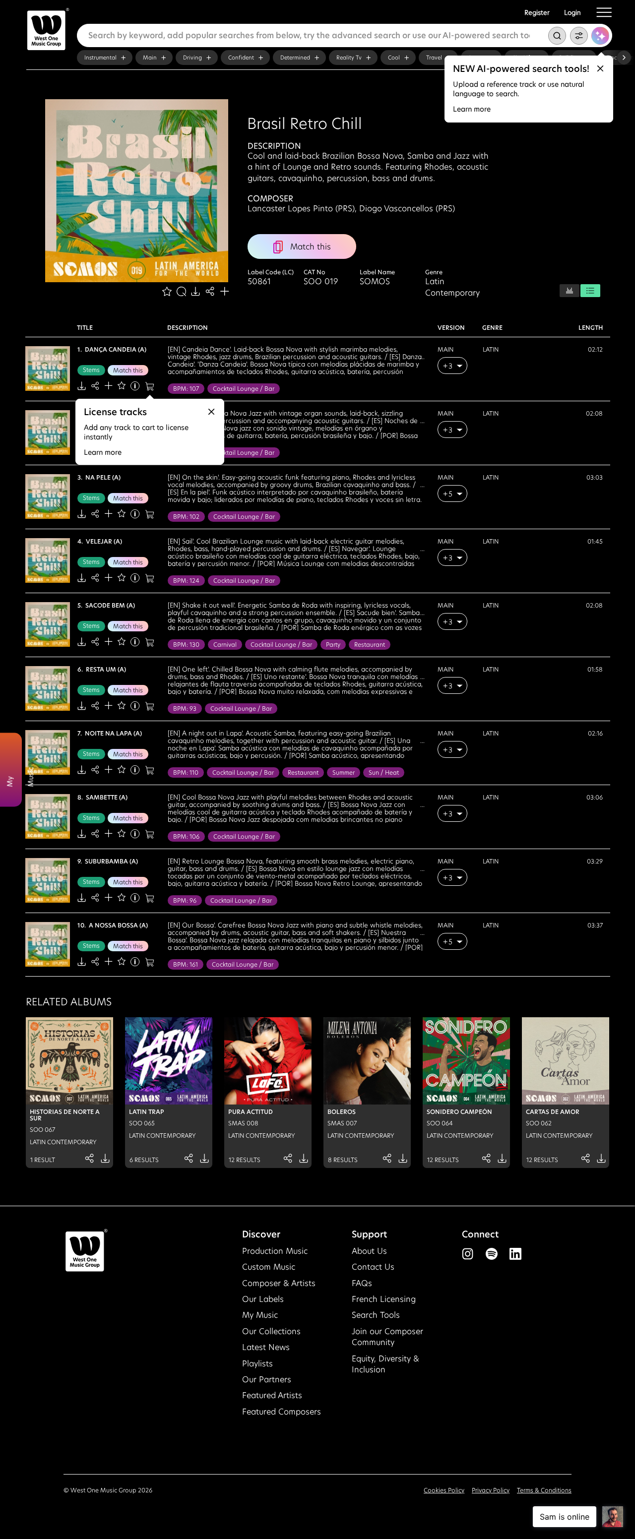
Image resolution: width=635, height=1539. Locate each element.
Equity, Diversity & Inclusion (385, 1364)
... (422, 354)
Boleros (341, 1111)
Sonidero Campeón (459, 1111)
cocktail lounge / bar (243, 388)
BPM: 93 (184, 708)
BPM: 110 (185, 772)
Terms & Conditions (544, 1490)
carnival (225, 644)
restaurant (369, 644)
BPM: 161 (185, 964)
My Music (260, 1315)
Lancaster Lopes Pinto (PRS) (301, 208)
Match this (128, 370)
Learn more (472, 109)
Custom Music (268, 1267)
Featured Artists (272, 1395)
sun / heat (384, 772)
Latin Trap (146, 1111)
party (333, 644)
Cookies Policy (444, 1490)
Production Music (275, 1251)
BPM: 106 (186, 836)
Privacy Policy (490, 1490)
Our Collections (271, 1331)
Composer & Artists (279, 1283)
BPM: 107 (186, 388)
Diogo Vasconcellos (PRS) (407, 208)
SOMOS (375, 281)
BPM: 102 (186, 516)
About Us (369, 1251)
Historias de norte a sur (65, 1114)
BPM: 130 (186, 644)
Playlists (257, 1363)
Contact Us (373, 1267)
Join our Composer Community (387, 1337)
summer (343, 772)
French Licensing (384, 1299)
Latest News (266, 1347)
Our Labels (263, 1299)
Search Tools (376, 1315)
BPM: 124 (186, 580)
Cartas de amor (552, 1111)
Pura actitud (250, 1111)
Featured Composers (281, 1411)
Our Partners (266, 1379)
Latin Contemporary (452, 287)
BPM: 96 (184, 900)
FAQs (362, 1283)
